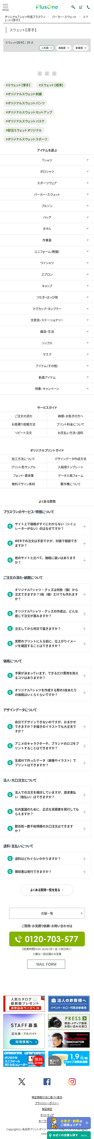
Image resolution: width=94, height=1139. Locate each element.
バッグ (47, 217)
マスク (47, 354)
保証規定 (47, 1109)
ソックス (47, 343)
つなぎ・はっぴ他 (47, 297)
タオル (47, 228)
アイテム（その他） (47, 366)
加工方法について (23, 458)
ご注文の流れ (23, 416)
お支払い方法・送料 (70, 432)
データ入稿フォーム (70, 475)
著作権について (70, 483)
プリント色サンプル (23, 467)
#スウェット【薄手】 (18, 85)
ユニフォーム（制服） (47, 251)
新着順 (79, 48)
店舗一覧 (47, 913)
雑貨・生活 (47, 331)
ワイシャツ (47, 263)
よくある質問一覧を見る (45, 890)
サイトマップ (47, 1115)
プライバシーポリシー (47, 1103)
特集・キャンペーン (47, 388)
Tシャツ (47, 160)
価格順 (62, 48)
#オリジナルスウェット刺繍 (24, 94)
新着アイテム (47, 377)
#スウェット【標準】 (51, 85)
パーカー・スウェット (64, 16)
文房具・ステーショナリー (47, 320)
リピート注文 (23, 432)
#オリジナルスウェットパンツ (25, 103)
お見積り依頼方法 (23, 424)
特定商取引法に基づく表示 (47, 1097)
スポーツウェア (47, 183)
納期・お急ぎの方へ (70, 416)
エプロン (47, 274)
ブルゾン (47, 205)
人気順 (45, 48)
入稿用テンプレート (70, 467)
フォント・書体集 (23, 475)
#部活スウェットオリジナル (24, 130)
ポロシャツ (47, 171)
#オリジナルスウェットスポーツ (26, 139)
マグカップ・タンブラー (47, 308)
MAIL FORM (46, 964)
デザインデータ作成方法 (70, 458)
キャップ (47, 285)
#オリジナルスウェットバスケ (25, 121)
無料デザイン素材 (23, 483)
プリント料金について (70, 424)
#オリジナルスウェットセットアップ (29, 112)
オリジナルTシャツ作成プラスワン (25, 16)
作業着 (47, 240)
